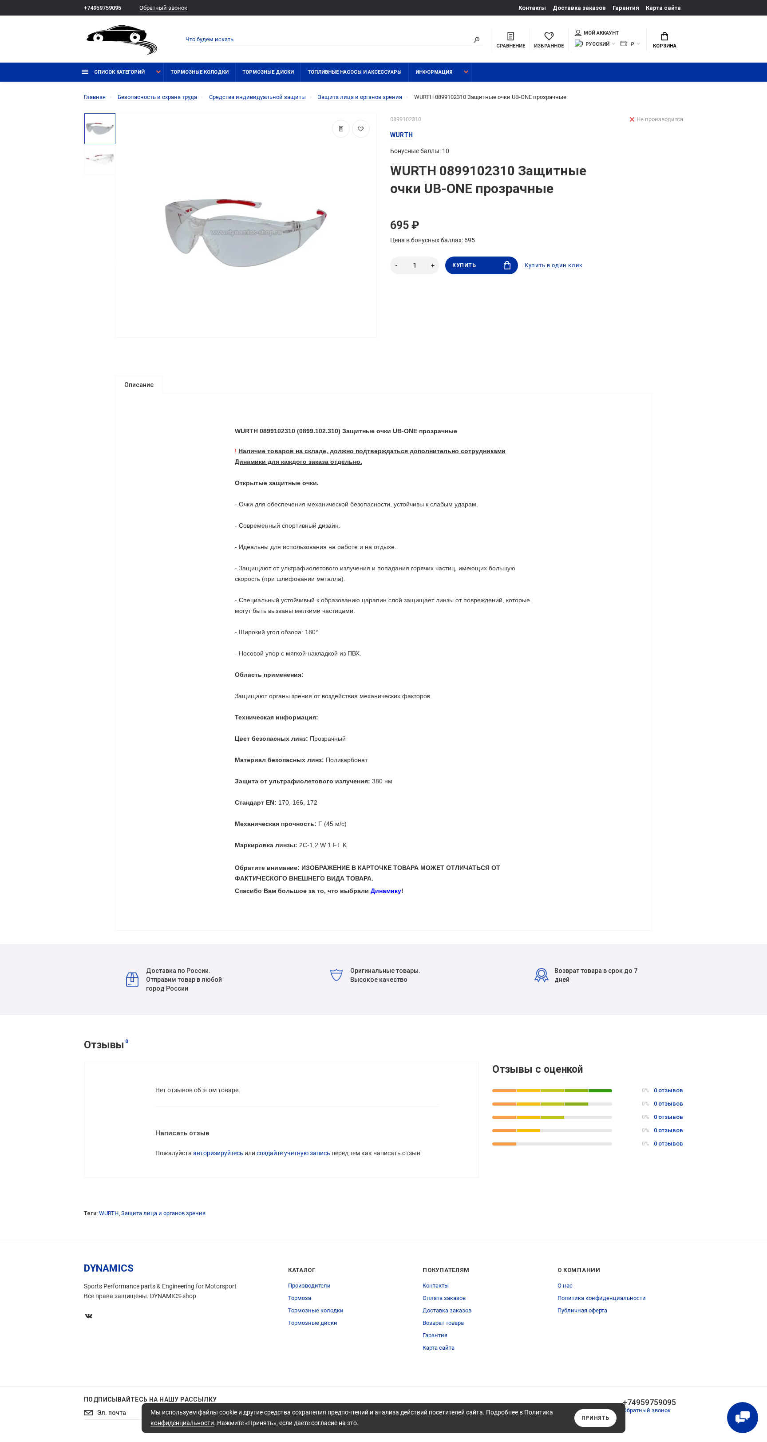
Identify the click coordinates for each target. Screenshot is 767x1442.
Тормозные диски (268, 72)
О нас (565, 1285)
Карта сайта (663, 7)
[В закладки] (361, 129)
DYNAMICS (109, 1268)
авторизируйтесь (218, 1153)
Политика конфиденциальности (601, 1298)
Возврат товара (443, 1323)
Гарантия (626, 7)
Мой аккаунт (601, 33)
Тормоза (299, 1298)
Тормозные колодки (199, 72)
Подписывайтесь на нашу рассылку (150, 1399)
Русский (597, 44)
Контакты (532, 7)
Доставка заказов (579, 7)
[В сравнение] (341, 129)
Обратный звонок (163, 7)
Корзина (664, 46)
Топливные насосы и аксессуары (355, 72)
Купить (464, 265)
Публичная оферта (582, 1310)
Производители (309, 1285)
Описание (139, 384)
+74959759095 (102, 7)
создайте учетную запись (293, 1153)
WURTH (109, 1213)
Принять (595, 1418)
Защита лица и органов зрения (163, 1213)
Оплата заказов (444, 1298)
